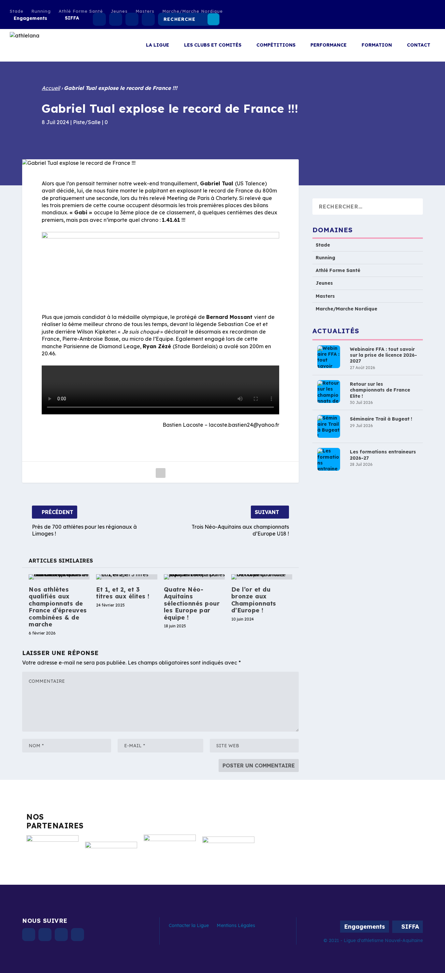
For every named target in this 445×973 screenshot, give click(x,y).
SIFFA (72, 18)
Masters (145, 11)
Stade (16, 11)
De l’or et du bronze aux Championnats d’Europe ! (253, 600)
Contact (418, 45)
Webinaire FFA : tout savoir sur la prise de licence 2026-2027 (383, 355)
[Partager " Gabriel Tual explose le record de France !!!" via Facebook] (160, 472)
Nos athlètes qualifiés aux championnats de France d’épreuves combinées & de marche (58, 607)
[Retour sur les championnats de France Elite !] (328, 391)
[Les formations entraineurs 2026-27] (328, 459)
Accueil (51, 88)
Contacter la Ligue (189, 925)
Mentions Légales (236, 925)
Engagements (30, 18)
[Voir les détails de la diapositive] (52, 850)
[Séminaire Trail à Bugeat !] (328, 426)
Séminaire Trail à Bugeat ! (381, 419)
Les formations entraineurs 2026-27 (383, 455)
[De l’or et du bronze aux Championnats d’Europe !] (261, 577)
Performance (328, 45)
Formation (377, 45)
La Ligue (157, 45)
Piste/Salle (87, 122)
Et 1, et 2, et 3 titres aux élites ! (123, 593)
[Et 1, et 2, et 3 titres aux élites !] (126, 577)
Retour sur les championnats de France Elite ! (380, 390)
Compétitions (275, 45)
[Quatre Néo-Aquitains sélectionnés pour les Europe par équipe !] (194, 577)
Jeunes (119, 11)
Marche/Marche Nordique (192, 11)
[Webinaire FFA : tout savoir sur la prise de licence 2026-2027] (328, 357)
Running (41, 11)
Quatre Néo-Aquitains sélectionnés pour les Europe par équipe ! (192, 603)
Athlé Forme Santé (81, 11)
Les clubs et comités (212, 45)
